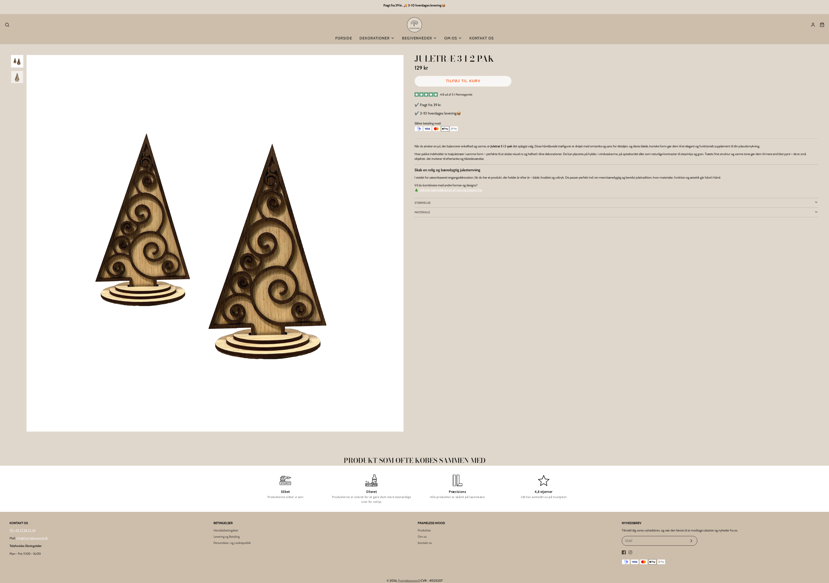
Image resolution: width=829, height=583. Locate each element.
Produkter (424, 530)
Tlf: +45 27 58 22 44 (22, 530)
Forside (343, 38)
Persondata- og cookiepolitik (232, 543)
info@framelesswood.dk (32, 538)
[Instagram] (630, 552)
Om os (450, 38)
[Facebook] (624, 552)
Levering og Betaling (227, 537)
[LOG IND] (813, 24)
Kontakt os (481, 38)
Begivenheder (417, 38)
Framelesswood (408, 581)
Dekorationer (374, 38)
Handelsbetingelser (226, 530)
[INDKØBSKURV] (822, 24)
